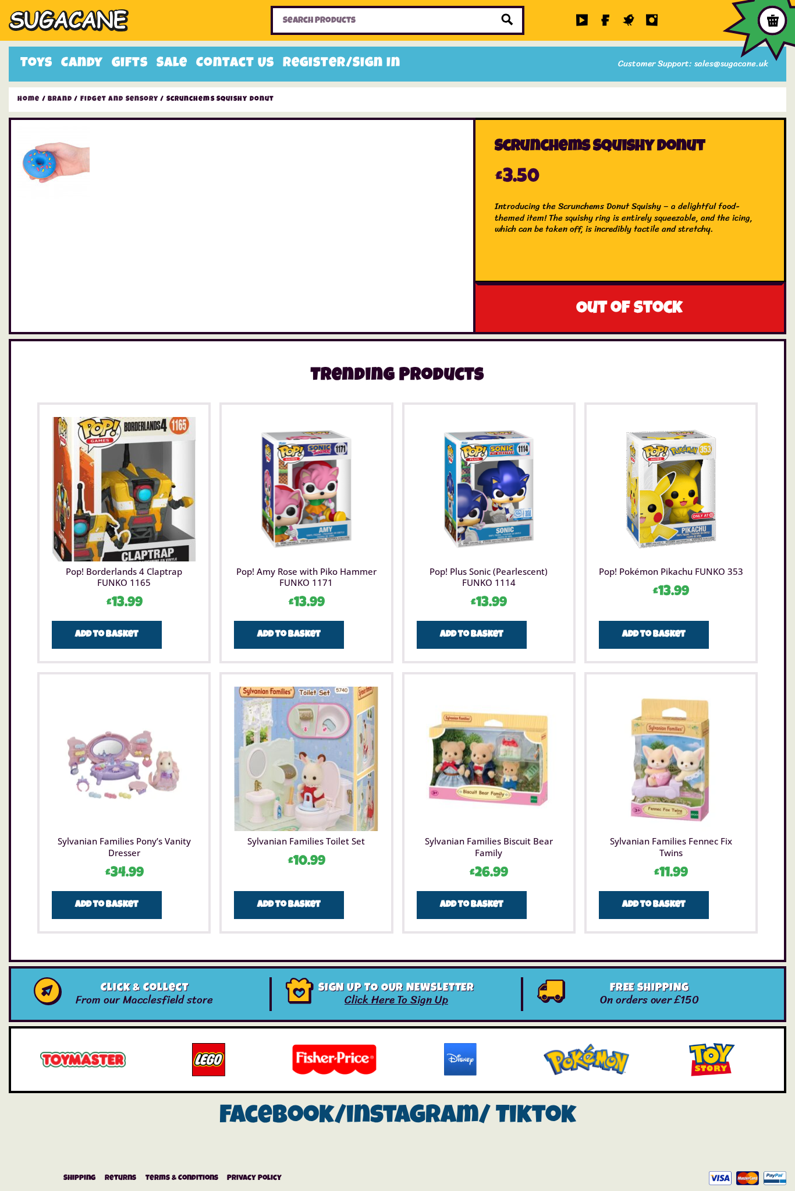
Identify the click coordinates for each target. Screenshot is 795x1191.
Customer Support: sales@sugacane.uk (693, 63)
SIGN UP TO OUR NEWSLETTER (396, 988)
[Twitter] (628, 20)
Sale (172, 64)
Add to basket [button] (107, 634)
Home (28, 99)
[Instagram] (651, 20)
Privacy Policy (254, 1178)
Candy (82, 64)
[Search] (507, 20)
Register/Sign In (341, 64)
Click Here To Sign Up (396, 999)
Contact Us (235, 64)
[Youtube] (582, 20)
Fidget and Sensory (119, 99)
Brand (60, 99)
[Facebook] (605, 20)
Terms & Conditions (181, 1178)
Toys (36, 64)
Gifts (130, 64)
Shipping (79, 1178)
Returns (120, 1178)
